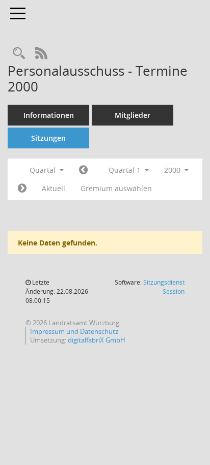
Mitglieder (132, 115)
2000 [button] (173, 170)
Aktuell (53, 188)
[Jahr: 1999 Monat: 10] (83, 170)
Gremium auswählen (116, 188)
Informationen (48, 115)
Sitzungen (48, 138)
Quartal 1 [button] (126, 170)
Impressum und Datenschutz (74, 331)
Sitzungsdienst (164, 287)
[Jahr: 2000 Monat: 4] (22, 188)
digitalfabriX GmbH (96, 340)
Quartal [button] (44, 170)
